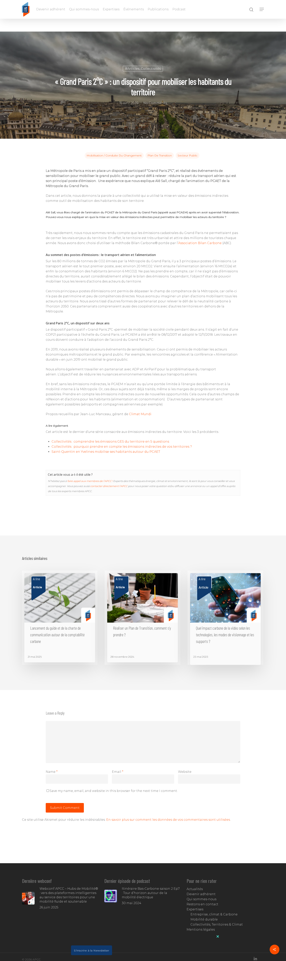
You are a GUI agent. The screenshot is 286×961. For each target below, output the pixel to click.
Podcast (179, 9)
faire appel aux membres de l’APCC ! (90, 481)
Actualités (195, 889)
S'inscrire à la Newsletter (91, 950)
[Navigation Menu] (262, 9)
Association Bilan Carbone (200, 243)
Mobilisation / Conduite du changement (114, 155)
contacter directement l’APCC (108, 486)
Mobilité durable (204, 919)
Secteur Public (187, 155)
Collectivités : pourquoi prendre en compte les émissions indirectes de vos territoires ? (122, 446)
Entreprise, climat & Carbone (214, 914)
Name (52, 772)
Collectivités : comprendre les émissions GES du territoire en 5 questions (110, 441)
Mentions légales (201, 929)
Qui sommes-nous (84, 9)
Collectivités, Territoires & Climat (216, 924)
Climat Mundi (140, 414)
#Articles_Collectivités (143, 68)
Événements (133, 9)
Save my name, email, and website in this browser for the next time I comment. (114, 791)
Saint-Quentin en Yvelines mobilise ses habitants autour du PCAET (106, 452)
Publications (158, 9)
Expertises (111, 9)
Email (117, 772)
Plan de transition (159, 155)
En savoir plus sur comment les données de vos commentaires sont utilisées (168, 820)
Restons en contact (202, 904)
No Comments (155, 103)
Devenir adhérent (50, 9)
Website (184, 772)
